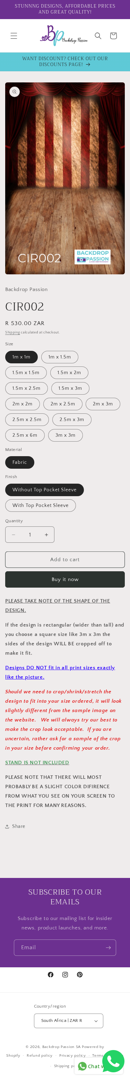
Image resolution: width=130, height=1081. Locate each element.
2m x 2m (22, 404)
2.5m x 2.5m (27, 419)
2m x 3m (103, 404)
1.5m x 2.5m (26, 388)
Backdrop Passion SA (61, 1047)
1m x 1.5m (60, 357)
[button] (13, 35)
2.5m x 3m (72, 419)
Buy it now (65, 579)
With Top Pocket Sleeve (40, 505)
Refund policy (40, 1056)
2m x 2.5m (63, 404)
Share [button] (18, 826)
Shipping (12, 332)
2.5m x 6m (24, 435)
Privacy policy (72, 1056)
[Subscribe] (108, 947)
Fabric (19, 462)
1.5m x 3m (70, 388)
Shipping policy (68, 1066)
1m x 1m (21, 357)
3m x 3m (65, 435)
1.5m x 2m (69, 373)
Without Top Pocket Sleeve (44, 490)
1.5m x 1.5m (26, 373)
